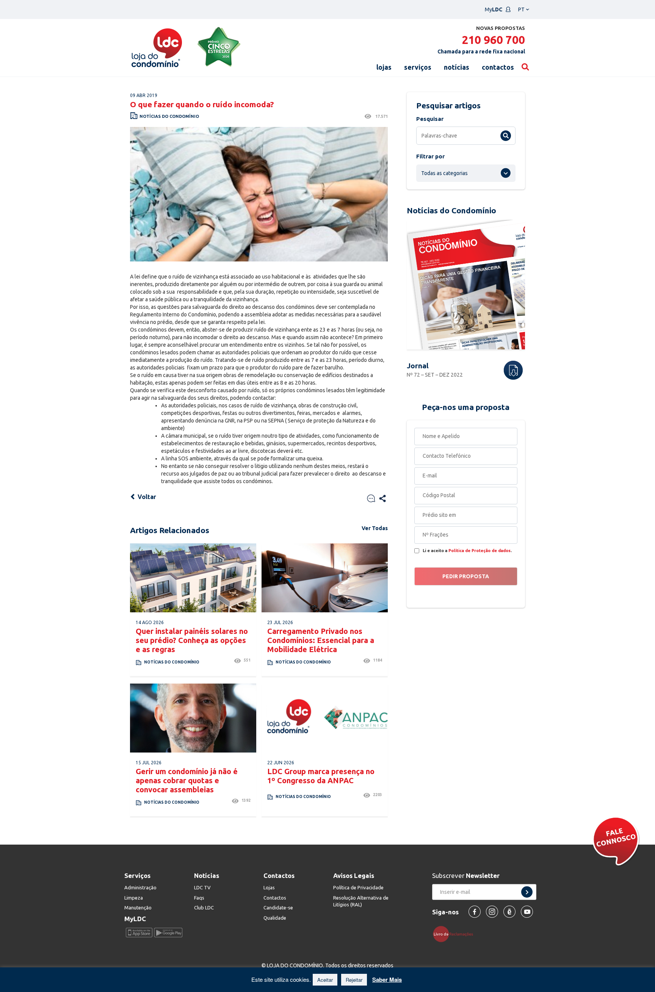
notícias (456, 67)
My (493, 9)
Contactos (274, 897)
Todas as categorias (444, 173)
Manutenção (138, 907)
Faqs (199, 897)
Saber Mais (387, 979)
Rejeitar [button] (354, 979)
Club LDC (204, 907)
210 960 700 (493, 39)
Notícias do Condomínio (169, 116)
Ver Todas (375, 528)
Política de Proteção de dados (479, 550)
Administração (140, 887)
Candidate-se (278, 907)
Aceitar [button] (325, 979)
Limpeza (133, 897)
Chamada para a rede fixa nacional (481, 52)
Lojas (269, 887)
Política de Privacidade (358, 887)
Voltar (146, 496)
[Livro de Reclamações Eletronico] (456, 934)
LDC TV (202, 887)
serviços (417, 67)
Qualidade (274, 917)
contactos (498, 67)
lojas (384, 67)
